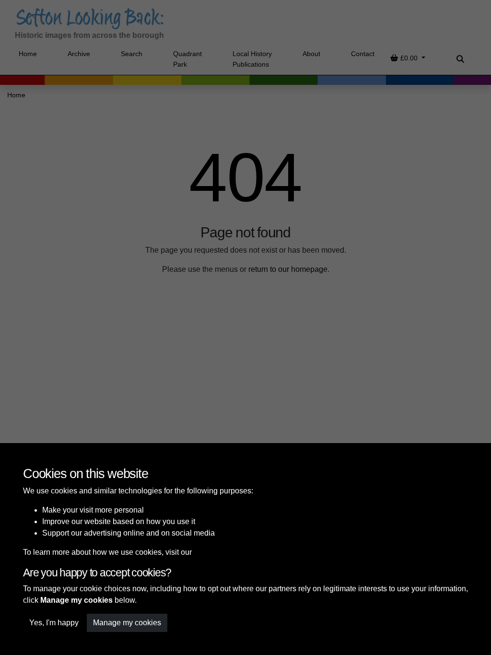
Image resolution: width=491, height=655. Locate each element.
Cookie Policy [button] (217, 552)
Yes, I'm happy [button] (54, 623)
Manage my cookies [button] (127, 623)
